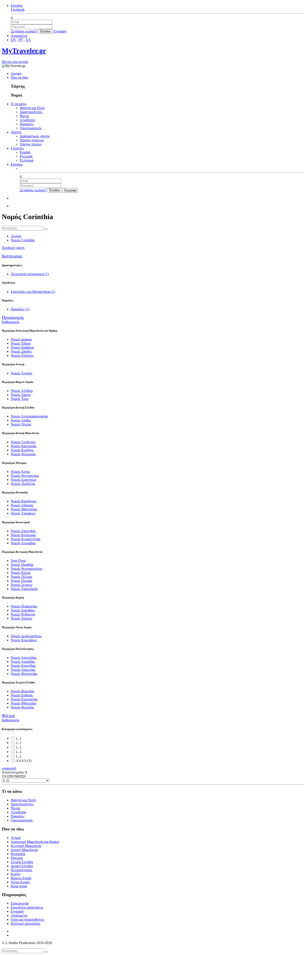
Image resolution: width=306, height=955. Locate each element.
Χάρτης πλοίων (31, 144)
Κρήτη (15, 874)
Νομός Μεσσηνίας (24, 674)
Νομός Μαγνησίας (24, 509)
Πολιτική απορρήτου (25, 923)
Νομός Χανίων (21, 618)
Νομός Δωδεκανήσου (26, 636)
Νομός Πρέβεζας (23, 484)
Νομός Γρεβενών (23, 442)
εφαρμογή (9, 768)
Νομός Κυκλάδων (24, 640)
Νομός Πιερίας (21, 581)
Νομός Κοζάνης (22, 450)
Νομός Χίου (19, 399)
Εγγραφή (60, 31)
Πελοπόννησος (21, 870)
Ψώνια (24, 116)
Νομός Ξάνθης (21, 351)
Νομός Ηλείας (21, 424)
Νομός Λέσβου (22, 391)
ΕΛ (28, 40)
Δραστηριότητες (31, 112)
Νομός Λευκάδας (23, 543)
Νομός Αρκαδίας (23, 661)
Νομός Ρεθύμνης (23, 614)
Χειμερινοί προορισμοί (30, 274)
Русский (26, 156)
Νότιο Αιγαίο (20, 882)
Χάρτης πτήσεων (32, 140)
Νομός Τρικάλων (23, 513)
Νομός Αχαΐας (21, 420)
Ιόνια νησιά (19, 886)
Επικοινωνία (19, 903)
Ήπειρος (17, 858)
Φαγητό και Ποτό (32, 108)
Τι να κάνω (18, 104)
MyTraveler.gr (24, 51)
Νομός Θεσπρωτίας (25, 476)
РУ (21, 40)
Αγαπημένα (19, 36)
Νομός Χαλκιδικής (24, 589)
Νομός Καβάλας (22, 347)
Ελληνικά (26, 160)
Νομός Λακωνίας (23, 670)
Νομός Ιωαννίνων (23, 480)
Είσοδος (17, 5)
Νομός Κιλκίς (21, 573)
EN (13, 40)
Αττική (16, 838)
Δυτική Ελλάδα (22, 866)
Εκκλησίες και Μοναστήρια (33, 292)
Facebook (18, 9)
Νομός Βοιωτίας (22, 691)
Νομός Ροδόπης (22, 355)
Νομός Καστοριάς (24, 446)
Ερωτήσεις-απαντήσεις (27, 907)
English (25, 152)
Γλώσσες (17, 148)
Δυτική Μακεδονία (24, 850)
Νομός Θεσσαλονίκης (26, 568)
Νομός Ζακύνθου (23, 531)
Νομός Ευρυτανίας (24, 699)
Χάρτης (16, 132)
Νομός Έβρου (21, 343)
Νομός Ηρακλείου (24, 606)
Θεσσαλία (18, 854)
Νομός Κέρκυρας (23, 535)
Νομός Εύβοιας (22, 695)
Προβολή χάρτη (13, 248)
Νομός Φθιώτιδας (23, 703)
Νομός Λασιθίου (23, 610)
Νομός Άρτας (20, 471)
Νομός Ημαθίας (22, 564)
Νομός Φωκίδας (22, 707)
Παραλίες (26, 124)
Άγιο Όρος (18, 560)
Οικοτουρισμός (31, 128)
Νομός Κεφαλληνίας (25, 539)
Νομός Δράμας (21, 339)
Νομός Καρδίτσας (24, 501)
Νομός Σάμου (21, 395)
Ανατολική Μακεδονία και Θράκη (35, 842)
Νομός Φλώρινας (23, 454)
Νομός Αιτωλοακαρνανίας (29, 416)
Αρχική (16, 73)
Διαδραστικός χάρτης (35, 136)
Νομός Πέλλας (21, 577)
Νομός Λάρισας (22, 505)
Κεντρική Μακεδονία (26, 846)
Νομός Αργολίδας (24, 657)
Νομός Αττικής (21, 373)
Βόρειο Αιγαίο (21, 878)
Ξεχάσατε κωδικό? (24, 31)
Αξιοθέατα (27, 120)
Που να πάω (19, 77)
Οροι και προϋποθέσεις (27, 919)
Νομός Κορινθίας (23, 666)
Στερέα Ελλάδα (22, 862)
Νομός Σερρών (21, 585)
